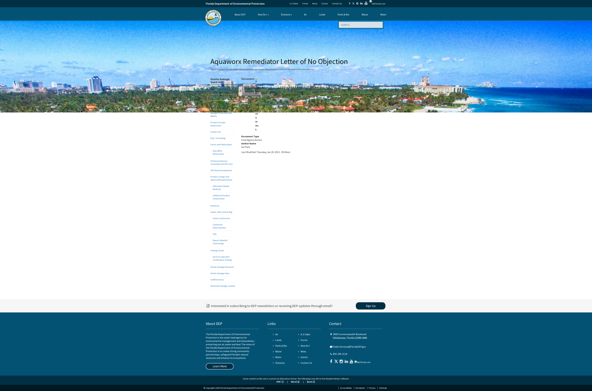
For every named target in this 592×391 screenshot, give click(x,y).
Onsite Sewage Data (219, 273)
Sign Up (371, 306)
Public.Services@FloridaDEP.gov (349, 346)
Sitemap (383, 388)
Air (305, 14)
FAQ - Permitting (217, 138)
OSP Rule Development (221, 170)
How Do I (262, 14)
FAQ (214, 234)
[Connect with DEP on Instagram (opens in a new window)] (357, 3)
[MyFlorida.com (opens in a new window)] (377, 3)
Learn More (220, 366)
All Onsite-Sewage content (222, 286)
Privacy (372, 388)
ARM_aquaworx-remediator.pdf (278, 104)
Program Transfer (218, 97)
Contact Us (337, 3)
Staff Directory (217, 279)
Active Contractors (221, 218)
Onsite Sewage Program (268, 69)
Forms (305, 3)
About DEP (239, 14)
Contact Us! (215, 131)
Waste (365, 14)
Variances (214, 205)
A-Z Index (294, 3)
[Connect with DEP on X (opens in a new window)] (353, 3)
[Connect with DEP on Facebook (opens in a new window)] (349, 3)
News (314, 3)
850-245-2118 (340, 353)
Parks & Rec (343, 14)
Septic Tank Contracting (221, 212)
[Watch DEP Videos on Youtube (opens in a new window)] (366, 3)
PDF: (279, 381)
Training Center (217, 250)
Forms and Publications (221, 144)
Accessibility (346, 388)
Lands (322, 14)
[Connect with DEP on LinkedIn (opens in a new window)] (361, 3)
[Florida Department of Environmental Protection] (213, 17)
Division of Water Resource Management (241, 69)
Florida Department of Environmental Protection (235, 3)
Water (383, 14)
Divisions (285, 14)
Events (325, 3)
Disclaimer (360, 388)
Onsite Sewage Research (222, 267)
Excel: (310, 381)
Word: (294, 381)
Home (213, 69)
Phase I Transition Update (222, 91)
